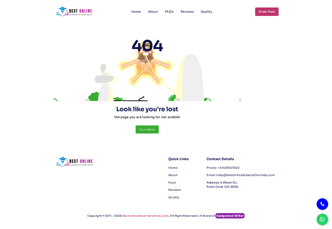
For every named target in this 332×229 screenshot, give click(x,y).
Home (136, 11)
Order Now (267, 11)
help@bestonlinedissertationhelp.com (241, 175)
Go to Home (147, 129)
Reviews (187, 11)
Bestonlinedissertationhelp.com (145, 215)
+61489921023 (223, 168)
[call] (322, 204)
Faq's (172, 182)
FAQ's (169, 11)
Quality (206, 11)
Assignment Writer (230, 215)
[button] (219, 9)
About (153, 11)
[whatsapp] (322, 219)
